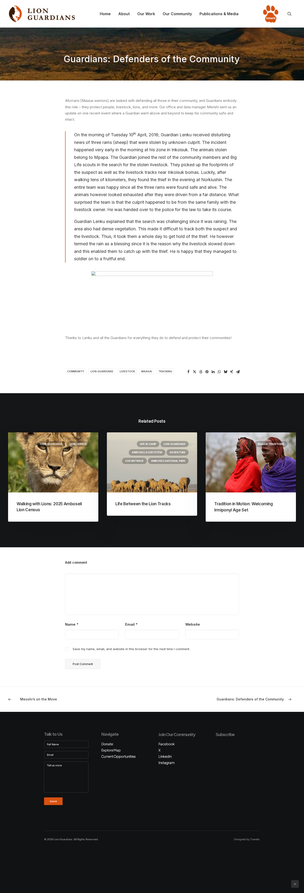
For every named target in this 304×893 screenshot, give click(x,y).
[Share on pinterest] (207, 372)
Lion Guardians (101, 371)
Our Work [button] (146, 13)
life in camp (148, 444)
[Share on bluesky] (225, 372)
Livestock (127, 371)
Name (71, 624)
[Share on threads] (201, 372)
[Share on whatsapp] (219, 372)
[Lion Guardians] (42, 13)
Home (105, 13)
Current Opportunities (118, 756)
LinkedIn (165, 756)
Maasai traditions (271, 444)
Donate (269, 13)
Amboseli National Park (168, 461)
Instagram (166, 762)
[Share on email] (238, 372)
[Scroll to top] (295, 883)
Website (192, 624)
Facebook (166, 744)
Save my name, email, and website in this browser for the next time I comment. (131, 649)
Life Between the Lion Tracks (143, 503)
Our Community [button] (177, 13)
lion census (78, 444)
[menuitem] (105, 14)
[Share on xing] (231, 372)
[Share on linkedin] (213, 372)
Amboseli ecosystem (147, 452)
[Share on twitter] (194, 372)
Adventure (177, 452)
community (75, 371)
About (124, 13)
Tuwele (254, 839)
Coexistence (134, 461)
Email (131, 624)
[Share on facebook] (188, 372)
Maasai (146, 371)
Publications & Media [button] (219, 13)
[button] (291, 14)
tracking (165, 371)
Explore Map (111, 750)
